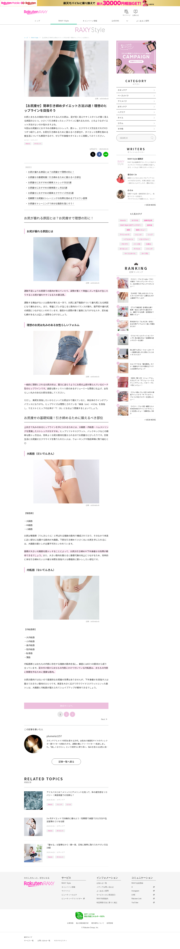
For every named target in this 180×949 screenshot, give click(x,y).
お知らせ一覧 (102, 883)
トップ (37, 21)
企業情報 (70, 923)
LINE (133, 895)
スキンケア (122, 90)
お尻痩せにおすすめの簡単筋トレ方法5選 (47, 187)
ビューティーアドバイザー (72, 899)
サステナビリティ (60, 941)
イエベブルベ (144, 239)
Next (104, 719)
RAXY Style (64, 21)
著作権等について (97, 923)
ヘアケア (121, 112)
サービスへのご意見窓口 (106, 895)
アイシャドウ (124, 234)
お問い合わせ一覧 (44, 941)
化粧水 (148, 244)
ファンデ (149, 249)
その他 (120, 128)
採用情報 (110, 923)
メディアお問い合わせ (105, 887)
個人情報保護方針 (82, 923)
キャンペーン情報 (90, 21)
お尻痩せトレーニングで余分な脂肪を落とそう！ (51, 203)
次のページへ (66, 705)
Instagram (135, 891)
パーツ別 (137, 244)
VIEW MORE (150, 205)
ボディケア (34, 140)
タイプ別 (145, 253)
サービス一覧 (29, 941)
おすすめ (135, 220)
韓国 (128, 230)
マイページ (66, 891)
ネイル (120, 117)
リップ (150, 234)
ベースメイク (123, 95)
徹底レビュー (140, 230)
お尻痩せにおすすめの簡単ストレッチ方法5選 (49, 182)
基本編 (149, 225)
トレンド (59, 804)
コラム (120, 123)
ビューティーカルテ (69, 895)
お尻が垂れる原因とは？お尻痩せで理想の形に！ (51, 171)
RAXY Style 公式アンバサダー (130, 225)
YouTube (135, 903)
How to (28, 144)
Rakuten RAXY (35, 12)
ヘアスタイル (128, 239)
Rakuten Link (137, 899)
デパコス (137, 249)
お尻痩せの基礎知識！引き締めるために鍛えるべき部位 (54, 177)
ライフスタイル (129, 253)
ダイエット (37, 144)
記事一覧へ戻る (66, 761)
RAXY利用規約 (102, 899)
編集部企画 (148, 220)
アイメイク (122, 101)
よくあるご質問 (142, 21)
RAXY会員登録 (137, 883)
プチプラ (124, 244)
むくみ (69, 804)
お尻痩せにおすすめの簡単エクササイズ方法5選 (51, 192)
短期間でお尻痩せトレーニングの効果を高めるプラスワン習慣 (57, 198)
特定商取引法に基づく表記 (107, 903)
